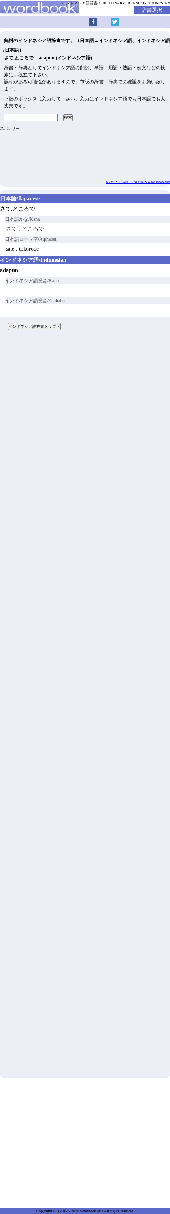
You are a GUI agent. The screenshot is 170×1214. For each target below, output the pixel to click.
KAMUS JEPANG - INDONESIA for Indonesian (138, 182)
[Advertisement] (85, 707)
